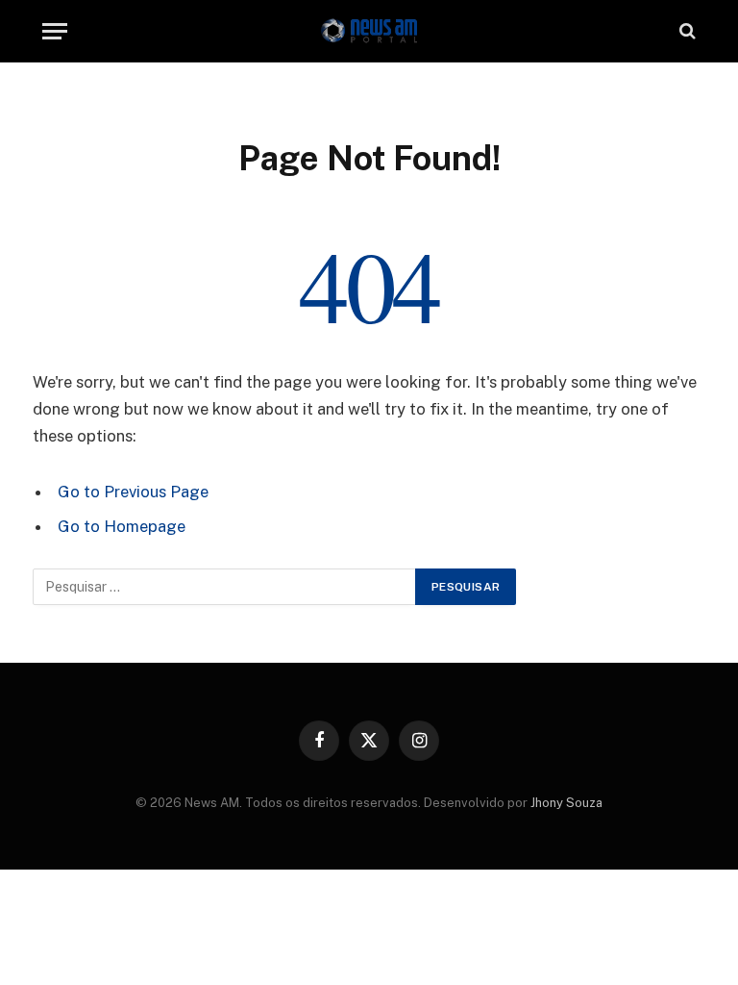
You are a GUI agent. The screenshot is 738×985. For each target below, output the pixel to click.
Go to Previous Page (133, 491)
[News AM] (369, 31)
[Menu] (54, 31)
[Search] (686, 31)
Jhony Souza (566, 803)
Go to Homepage (121, 526)
